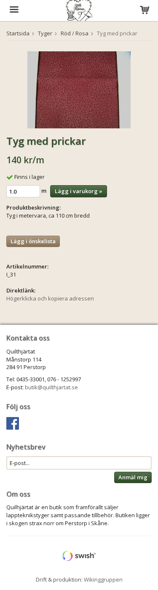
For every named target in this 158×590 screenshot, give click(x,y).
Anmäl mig (132, 477)
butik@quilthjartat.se (51, 387)
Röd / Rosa (74, 33)
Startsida (17, 33)
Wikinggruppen (103, 579)
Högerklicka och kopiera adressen (50, 298)
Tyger (45, 33)
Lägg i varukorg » (78, 191)
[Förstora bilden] (79, 89)
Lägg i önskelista (33, 241)
